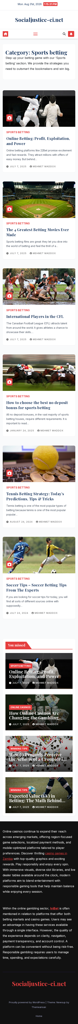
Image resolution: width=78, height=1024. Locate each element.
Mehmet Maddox (44, 166)
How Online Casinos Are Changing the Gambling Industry (34, 717)
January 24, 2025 (22, 430)
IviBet (54, 908)
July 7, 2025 (18, 166)
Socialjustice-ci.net (39, 19)
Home (39, 1016)
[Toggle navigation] (36, 33)
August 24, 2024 (21, 521)
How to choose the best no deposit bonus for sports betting (37, 405)
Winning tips (19, 748)
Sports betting (18, 132)
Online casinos (20, 707)
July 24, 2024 (19, 613)
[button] (64, 34)
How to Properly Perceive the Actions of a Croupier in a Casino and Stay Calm (37, 758)
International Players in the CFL (34, 316)
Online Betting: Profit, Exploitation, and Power (34, 674)
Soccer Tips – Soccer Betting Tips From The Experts (36, 587)
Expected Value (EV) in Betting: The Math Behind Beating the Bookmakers (35, 800)
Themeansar (39, 1007)
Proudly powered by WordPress (27, 1002)
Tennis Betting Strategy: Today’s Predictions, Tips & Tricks (35, 496)
